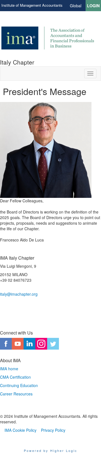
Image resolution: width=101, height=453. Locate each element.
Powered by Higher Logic (50, 450)
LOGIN (93, 5)
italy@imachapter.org (19, 294)
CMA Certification (15, 377)
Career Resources (16, 394)
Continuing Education (19, 385)
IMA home (9, 368)
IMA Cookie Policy (20, 430)
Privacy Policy (53, 430)
